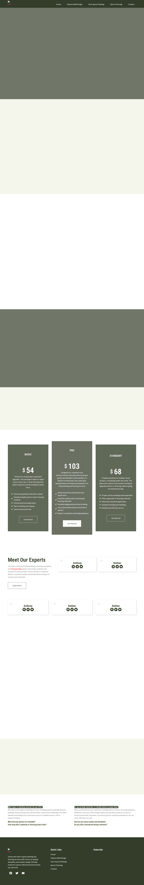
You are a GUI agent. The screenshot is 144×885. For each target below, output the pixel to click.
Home (58, 4)
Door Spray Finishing (96, 4)
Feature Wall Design (74, 4)
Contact (131, 4)
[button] (25, 807)
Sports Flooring (116, 4)
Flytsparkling (16, 569)
